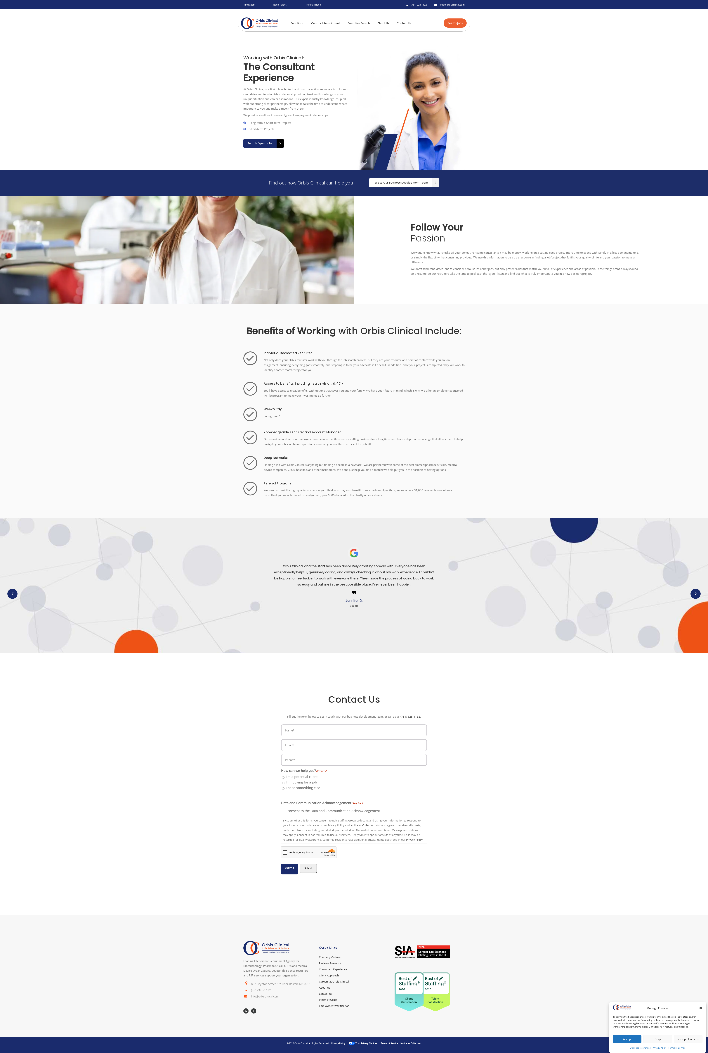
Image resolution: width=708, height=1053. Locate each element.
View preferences (688, 1039)
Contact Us (325, 993)
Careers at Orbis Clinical (334, 981)
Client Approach (329, 975)
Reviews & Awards (330, 963)
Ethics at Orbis (328, 1000)
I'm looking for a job (301, 782)
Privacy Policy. (414, 839)
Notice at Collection (410, 1043)
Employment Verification (334, 1006)
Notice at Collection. (362, 825)
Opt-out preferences (640, 1047)
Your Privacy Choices (366, 1043)
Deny (658, 1039)
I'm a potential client (301, 776)
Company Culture (330, 957)
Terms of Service (677, 1047)
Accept (627, 1039)
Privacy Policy (659, 1047)
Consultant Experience (333, 969)
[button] (700, 1008)
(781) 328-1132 (410, 716)
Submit (308, 868)
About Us (324, 987)
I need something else (303, 788)
